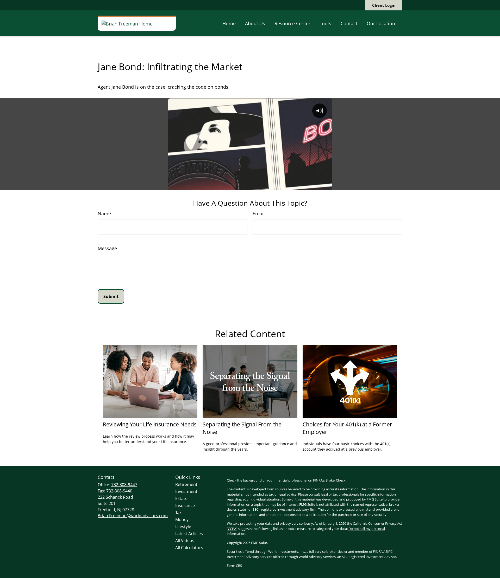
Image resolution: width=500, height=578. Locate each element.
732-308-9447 (124, 485)
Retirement (186, 484)
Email (259, 213)
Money (182, 519)
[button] (229, 23)
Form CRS (234, 565)
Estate (181, 498)
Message (107, 248)
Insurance (185, 505)
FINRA (378, 551)
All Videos (184, 540)
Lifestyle (183, 526)
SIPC (388, 551)
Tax (178, 512)
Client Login (384, 5)
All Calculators (189, 547)
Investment (186, 491)
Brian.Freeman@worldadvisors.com (133, 515)
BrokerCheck (335, 480)
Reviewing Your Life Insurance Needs (150, 424)
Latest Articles (189, 533)
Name (104, 213)
